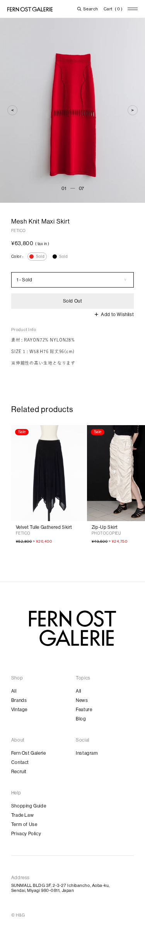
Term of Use (24, 824)
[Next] (133, 110)
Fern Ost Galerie (28, 753)
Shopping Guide (28, 806)
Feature (84, 709)
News (82, 700)
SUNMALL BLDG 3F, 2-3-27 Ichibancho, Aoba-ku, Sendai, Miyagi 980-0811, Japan (60, 888)
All (14, 691)
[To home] (30, 9)
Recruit (19, 771)
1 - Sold (24, 280)
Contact (20, 762)
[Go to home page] (72, 628)
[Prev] (12, 110)
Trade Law (22, 815)
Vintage (19, 709)
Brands (19, 700)
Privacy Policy (26, 833)
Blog (81, 719)
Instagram (87, 753)
